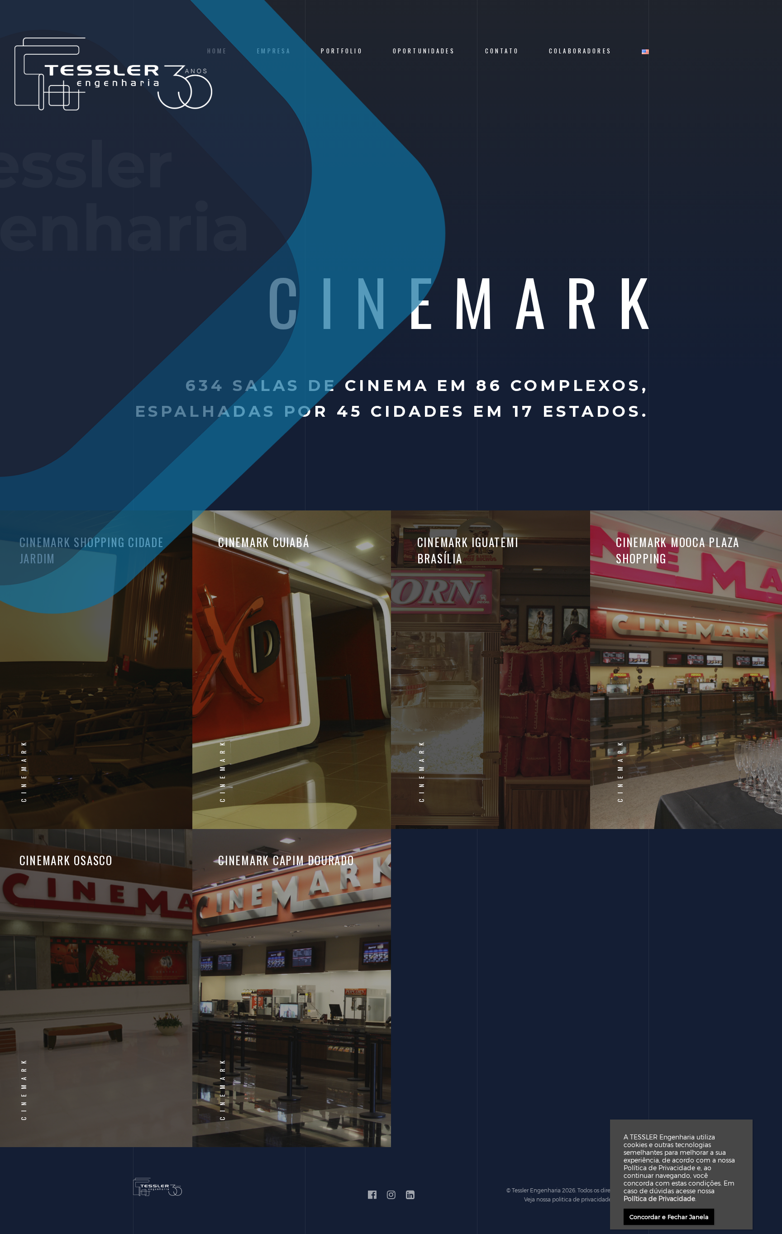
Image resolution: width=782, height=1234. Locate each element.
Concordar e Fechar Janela (669, 1216)
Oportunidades (424, 51)
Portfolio (341, 51)
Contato (502, 51)
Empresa (274, 51)
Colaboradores (580, 51)
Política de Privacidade (659, 1198)
